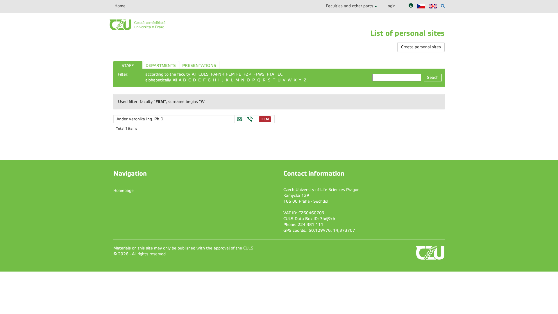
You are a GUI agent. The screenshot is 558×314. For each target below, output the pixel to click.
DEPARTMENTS (161, 65)
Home (120, 6)
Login (390, 6)
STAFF (127, 65)
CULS (203, 74)
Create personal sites (421, 47)
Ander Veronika (131, 119)
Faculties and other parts (349, 6)
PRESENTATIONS (199, 65)
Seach (433, 77)
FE (238, 74)
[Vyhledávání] (443, 6)
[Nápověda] (411, 6)
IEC (279, 74)
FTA (270, 74)
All (194, 74)
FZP (247, 74)
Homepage (123, 190)
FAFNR (217, 74)
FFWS (258, 74)
